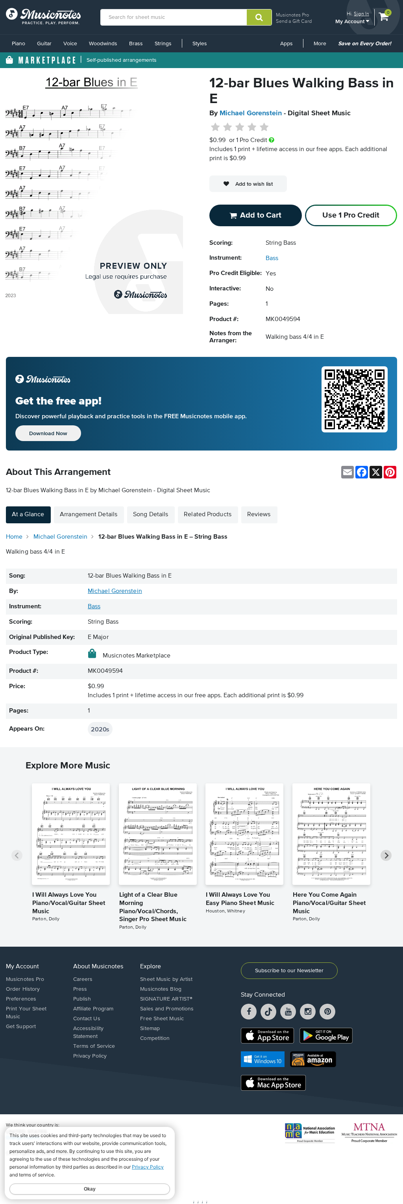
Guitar (44, 43)
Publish (82, 999)
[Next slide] (386, 855)
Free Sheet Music (162, 1018)
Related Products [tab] (207, 515)
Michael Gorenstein (251, 113)
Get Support (21, 1026)
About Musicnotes (98, 967)
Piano (18, 43)
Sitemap (150, 1028)
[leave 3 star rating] (240, 127)
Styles (199, 43)
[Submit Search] (259, 17)
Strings (163, 43)
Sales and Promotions (167, 1009)
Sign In (361, 14)
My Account (350, 21)
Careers (83, 979)
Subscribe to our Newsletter (289, 970)
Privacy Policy (90, 1056)
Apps (286, 43)
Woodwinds (103, 43)
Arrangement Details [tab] (88, 515)
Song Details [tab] (150, 515)
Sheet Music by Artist (166, 979)
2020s (100, 729)
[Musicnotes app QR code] (355, 403)
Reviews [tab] (259, 515)
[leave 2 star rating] (228, 127)
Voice (70, 43)
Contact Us (86, 1018)
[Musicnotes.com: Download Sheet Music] (43, 16)
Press (80, 989)
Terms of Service (94, 1046)
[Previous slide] (16, 855)
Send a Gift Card (294, 21)
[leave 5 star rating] (264, 127)
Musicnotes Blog (160, 989)
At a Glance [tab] (28, 515)
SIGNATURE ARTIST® (166, 999)
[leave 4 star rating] (252, 127)
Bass (272, 258)
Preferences (21, 999)
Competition (155, 1038)
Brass (136, 43)
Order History (23, 989)
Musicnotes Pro (292, 14)
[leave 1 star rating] (215, 127)
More (322, 46)
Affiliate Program (93, 1009)
